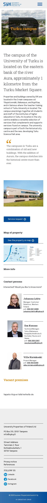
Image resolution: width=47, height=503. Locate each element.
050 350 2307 (34, 341)
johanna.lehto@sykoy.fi (34, 311)
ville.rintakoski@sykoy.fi (34, 365)
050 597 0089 (33, 309)
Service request (15, 219)
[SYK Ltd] (12, 4)
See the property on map (19, 240)
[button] (6, 193)
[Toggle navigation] (40, 4)
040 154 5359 (32, 363)
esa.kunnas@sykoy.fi (33, 343)
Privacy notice (10, 462)
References (9, 465)
